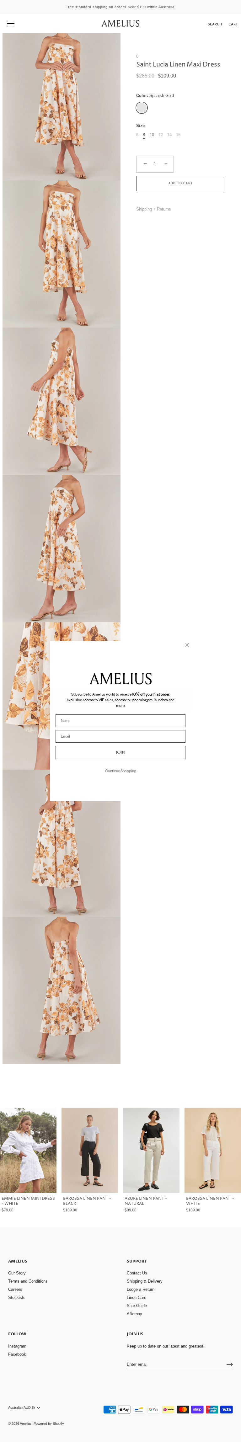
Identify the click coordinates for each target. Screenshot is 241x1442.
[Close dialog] (187, 645)
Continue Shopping (120, 770)
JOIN (120, 752)
